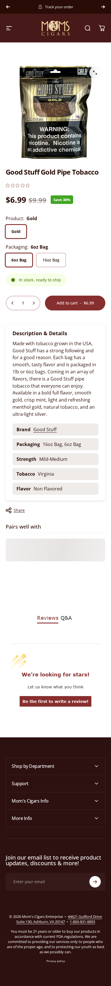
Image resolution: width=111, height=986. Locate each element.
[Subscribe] (95, 881)
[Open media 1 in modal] (95, 72)
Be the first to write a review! (55, 701)
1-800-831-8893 (82, 921)
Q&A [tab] (66, 618)
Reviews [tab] (47, 618)
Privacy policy (55, 961)
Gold (15, 231)
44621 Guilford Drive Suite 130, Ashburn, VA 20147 (59, 919)
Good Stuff (45, 429)
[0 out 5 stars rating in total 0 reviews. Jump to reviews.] (18, 185)
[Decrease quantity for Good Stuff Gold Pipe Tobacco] (12, 303)
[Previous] (8, 7)
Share (19, 510)
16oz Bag (50, 260)
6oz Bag (18, 260)
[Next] (103, 7)
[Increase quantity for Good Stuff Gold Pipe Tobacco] (34, 303)
